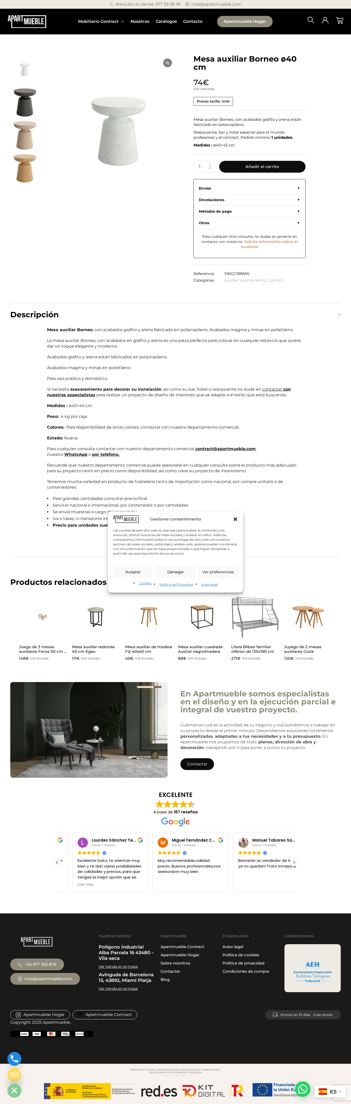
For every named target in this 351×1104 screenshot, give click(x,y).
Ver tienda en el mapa (118, 966)
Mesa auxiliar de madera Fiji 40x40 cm (148, 649)
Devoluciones (211, 200)
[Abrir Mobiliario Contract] (122, 21)
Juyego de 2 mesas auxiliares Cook (302, 649)
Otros (204, 223)
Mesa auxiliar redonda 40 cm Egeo (93, 649)
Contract (275, 280)
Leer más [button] (70, 884)
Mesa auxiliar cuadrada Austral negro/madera (200, 649)
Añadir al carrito (262, 166)
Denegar (175, 571)
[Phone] (14, 1059)
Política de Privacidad (176, 584)
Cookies (145, 583)
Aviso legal (209, 584)
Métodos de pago (215, 211)
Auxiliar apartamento (244, 280)
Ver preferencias (218, 571)
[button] (235, 519)
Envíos (205, 188)
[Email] (14, 1075)
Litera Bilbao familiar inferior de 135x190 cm (252, 649)
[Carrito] (339, 20)
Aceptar (133, 571)
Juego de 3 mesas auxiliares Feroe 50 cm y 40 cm (42, 651)
